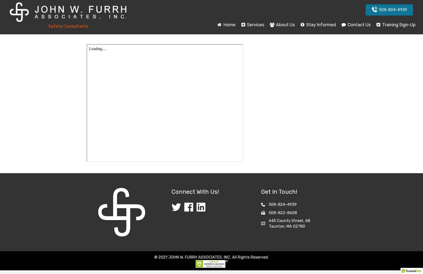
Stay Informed (320, 24)
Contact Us (359, 24)
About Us (285, 24)
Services (255, 24)
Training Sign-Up (398, 24)
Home (228, 24)
